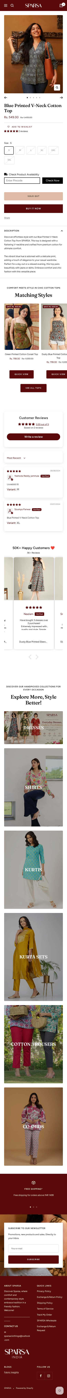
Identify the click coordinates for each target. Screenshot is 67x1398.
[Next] (61, 97)
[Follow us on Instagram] (48, 1376)
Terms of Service (45, 1308)
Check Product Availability (24, 174)
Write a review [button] (33, 436)
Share (7, 218)
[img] (14, 471)
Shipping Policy (45, 1303)
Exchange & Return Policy (49, 1297)
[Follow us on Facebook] (41, 1376)
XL (42, 150)
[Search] (12, 5)
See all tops (33, 388)
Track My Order (44, 1314)
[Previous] (5, 97)
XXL (53, 150)
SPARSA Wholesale (46, 1320)
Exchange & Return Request (46, 1328)
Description (11, 231)
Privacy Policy (44, 1291)
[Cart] (61, 5)
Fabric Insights (11, 1372)
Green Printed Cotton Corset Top (21, 354)
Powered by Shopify (24, 1388)
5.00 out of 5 (42, 424)
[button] (11, 131)
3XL (9, 160)
